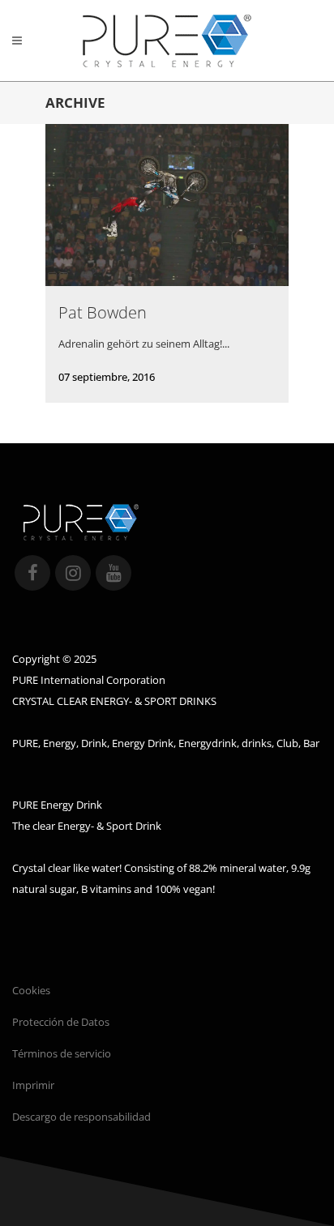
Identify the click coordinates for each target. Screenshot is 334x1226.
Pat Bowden (102, 312)
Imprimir (33, 1085)
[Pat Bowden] (167, 204)
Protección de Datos (60, 1022)
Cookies (31, 990)
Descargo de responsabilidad (81, 1116)
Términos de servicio (61, 1053)
